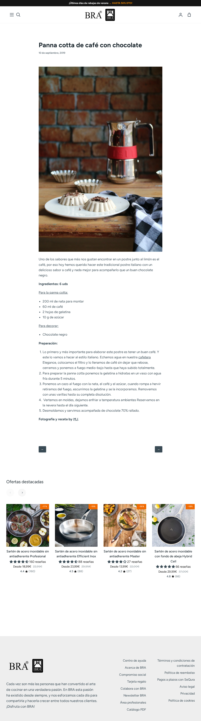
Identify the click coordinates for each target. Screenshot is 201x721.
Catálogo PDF (136, 709)
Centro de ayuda (134, 660)
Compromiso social (132, 675)
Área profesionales (133, 702)
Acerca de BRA (135, 667)
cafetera (144, 357)
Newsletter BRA (134, 695)
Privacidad (187, 693)
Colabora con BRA (133, 688)
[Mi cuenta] (181, 15)
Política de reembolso (179, 673)
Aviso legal (187, 686)
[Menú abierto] (12, 15)
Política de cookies (181, 700)
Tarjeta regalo (136, 681)
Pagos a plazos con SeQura (176, 679)
